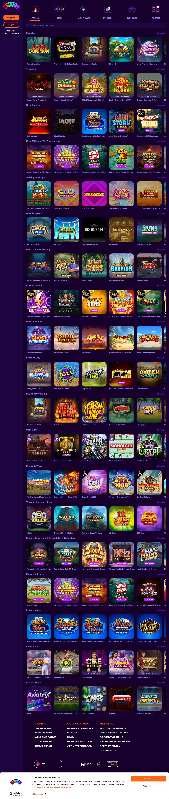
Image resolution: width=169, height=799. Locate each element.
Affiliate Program (79, 746)
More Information (79, 742)
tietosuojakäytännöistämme (58, 787)
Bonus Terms (43, 746)
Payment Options (111, 737)
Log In (11, 25)
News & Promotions (81, 728)
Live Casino (11, 34)
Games (11, 31)
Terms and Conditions (115, 742)
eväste (40, 787)
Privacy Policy (110, 746)
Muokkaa (147, 786)
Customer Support (113, 728)
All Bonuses (43, 742)
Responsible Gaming (114, 733)
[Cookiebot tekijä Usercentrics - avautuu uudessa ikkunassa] (16, 794)
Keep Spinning (44, 733)
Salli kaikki (148, 779)
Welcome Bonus (45, 737)
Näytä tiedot (37, 794)
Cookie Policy (109, 751)
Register (11, 18)
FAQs (70, 737)
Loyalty (72, 733)
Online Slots (43, 728)
